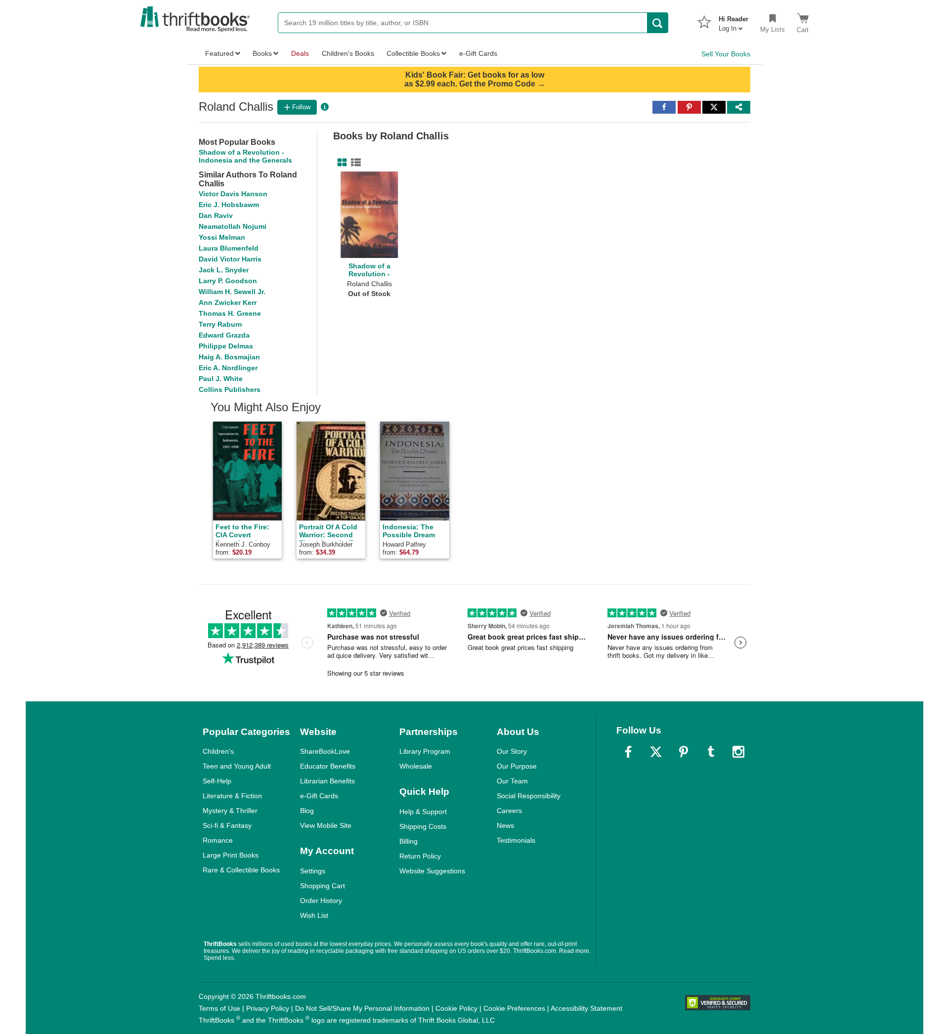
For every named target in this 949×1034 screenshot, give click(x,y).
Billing (408, 841)
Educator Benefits (327, 766)
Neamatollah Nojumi (232, 226)
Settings (312, 871)
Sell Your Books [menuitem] (725, 54)
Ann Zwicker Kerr (228, 302)
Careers (509, 811)
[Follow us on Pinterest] (683, 752)
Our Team (512, 781)
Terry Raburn (220, 324)
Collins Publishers (229, 389)
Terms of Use (219, 1008)
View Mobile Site (325, 825)
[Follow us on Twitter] (656, 752)
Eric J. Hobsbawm (229, 205)
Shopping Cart (322, 886)
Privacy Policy (267, 1008)
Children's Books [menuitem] (348, 53)
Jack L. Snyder (224, 270)
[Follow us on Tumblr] (711, 752)
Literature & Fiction (232, 796)
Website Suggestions (432, 871)
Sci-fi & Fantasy (227, 825)
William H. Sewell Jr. (232, 292)
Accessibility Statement (586, 1008)
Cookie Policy (456, 1008)
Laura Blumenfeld (229, 248)
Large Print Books (231, 855)
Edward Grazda (224, 335)
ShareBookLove (325, 751)
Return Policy (420, 856)
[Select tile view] (354, 163)
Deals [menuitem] (300, 53)
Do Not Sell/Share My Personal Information (362, 1008)
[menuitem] (733, 20)
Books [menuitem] (262, 53)
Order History (321, 901)
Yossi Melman (222, 237)
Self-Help (217, 781)
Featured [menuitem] (219, 53)
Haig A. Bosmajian (229, 357)
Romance (218, 840)
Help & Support (423, 812)
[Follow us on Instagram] (738, 752)
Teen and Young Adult (237, 766)
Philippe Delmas (226, 346)
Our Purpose (517, 766)
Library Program (424, 751)
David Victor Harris (230, 259)
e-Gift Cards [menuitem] (478, 53)
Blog (307, 811)
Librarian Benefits (327, 781)
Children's (218, 751)
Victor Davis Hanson (233, 194)
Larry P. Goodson (228, 281)
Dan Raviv (216, 215)
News (505, 825)
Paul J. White (221, 379)
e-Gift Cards (319, 796)
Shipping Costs (422, 826)
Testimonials (516, 840)
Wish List (314, 915)
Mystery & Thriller (230, 811)
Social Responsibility (529, 796)
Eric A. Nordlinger (228, 368)
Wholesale (415, 766)
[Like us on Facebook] (628, 752)
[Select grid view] (340, 163)
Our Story (512, 751)
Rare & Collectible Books (241, 870)
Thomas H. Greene (230, 313)
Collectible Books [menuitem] (413, 53)
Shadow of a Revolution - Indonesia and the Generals (245, 156)
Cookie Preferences (514, 1008)
